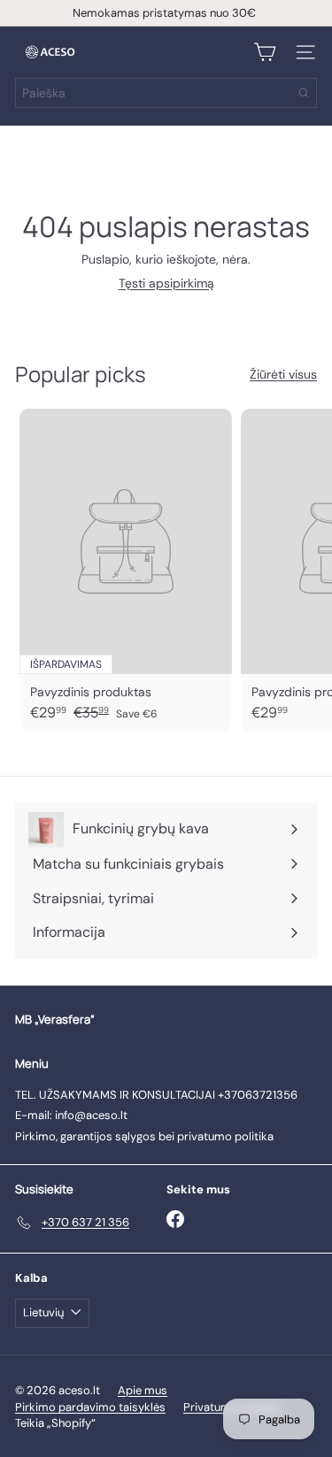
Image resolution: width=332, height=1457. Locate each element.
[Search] (303, 93)
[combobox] (166, 93)
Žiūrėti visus (283, 374)
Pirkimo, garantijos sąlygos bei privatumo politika (144, 1136)
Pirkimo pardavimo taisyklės (90, 1407)
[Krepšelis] (264, 52)
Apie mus (142, 1390)
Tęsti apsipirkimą (166, 283)
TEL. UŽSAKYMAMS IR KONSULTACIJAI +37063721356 (156, 1094)
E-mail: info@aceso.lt (71, 1115)
